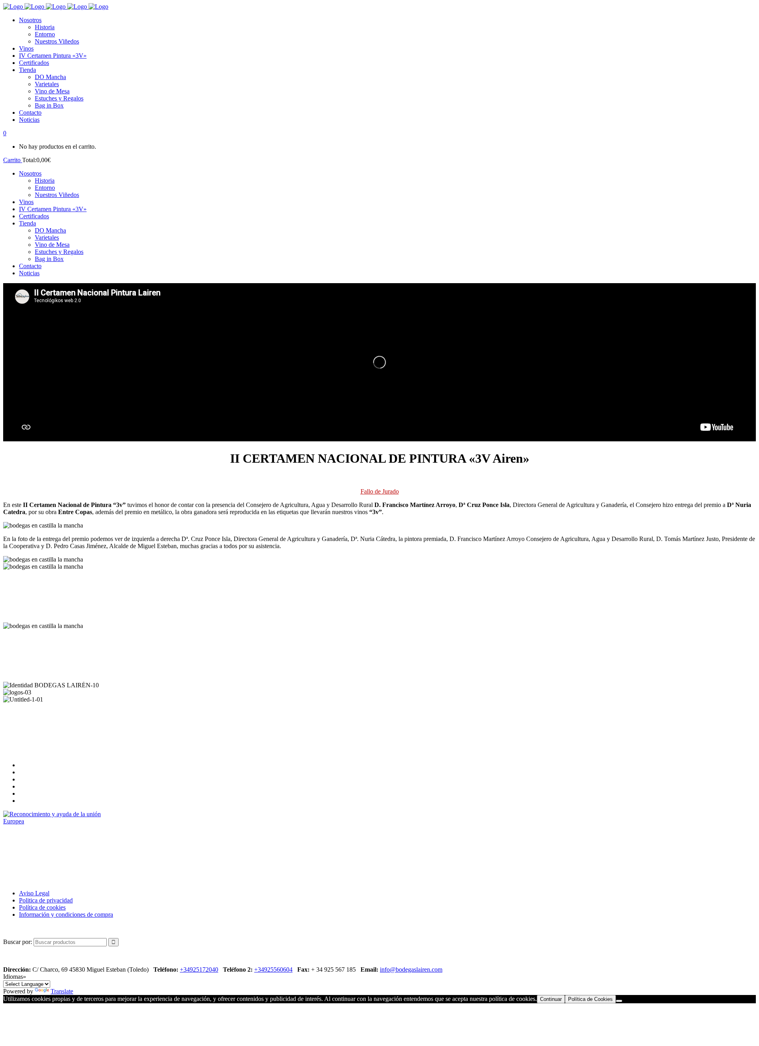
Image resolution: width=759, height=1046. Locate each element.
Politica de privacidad (46, 900)
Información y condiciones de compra (66, 914)
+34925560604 (273, 969)
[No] (619, 1001)
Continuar (551, 999)
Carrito (12, 160)
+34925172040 (199, 969)
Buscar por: (17, 941)
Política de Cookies (590, 999)
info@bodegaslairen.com (411, 969)
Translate (62, 991)
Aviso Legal (34, 893)
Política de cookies (42, 907)
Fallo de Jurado (380, 491)
